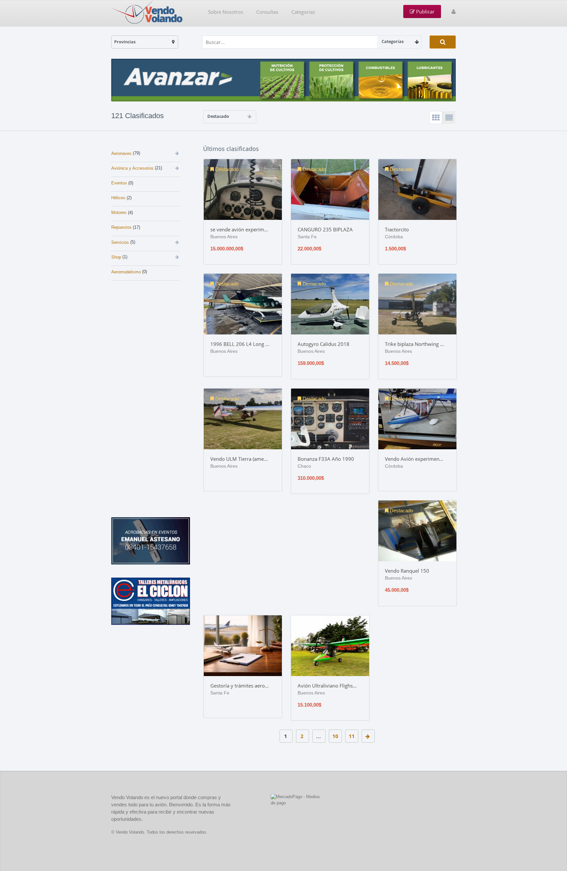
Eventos (119, 183)
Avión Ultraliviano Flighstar (327, 685)
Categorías (303, 12)
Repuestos (121, 227)
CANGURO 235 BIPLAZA (325, 229)
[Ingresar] (454, 11)
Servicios (120, 242)
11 (352, 736)
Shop (116, 257)
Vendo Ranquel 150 (407, 570)
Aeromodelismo (126, 271)
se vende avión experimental (239, 229)
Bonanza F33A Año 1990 (326, 459)
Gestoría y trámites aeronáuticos (239, 685)
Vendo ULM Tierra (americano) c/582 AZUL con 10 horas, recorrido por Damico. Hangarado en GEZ (239, 459)
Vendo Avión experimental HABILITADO (414, 459)
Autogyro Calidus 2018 (323, 344)
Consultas (267, 12)
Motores (119, 212)
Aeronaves (121, 153)
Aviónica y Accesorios (132, 168)
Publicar (424, 11)
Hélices (118, 197)
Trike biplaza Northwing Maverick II (414, 344)
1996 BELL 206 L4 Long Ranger (239, 344)
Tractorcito (397, 229)
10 (335, 736)
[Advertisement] (152, 328)
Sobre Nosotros (225, 12)
